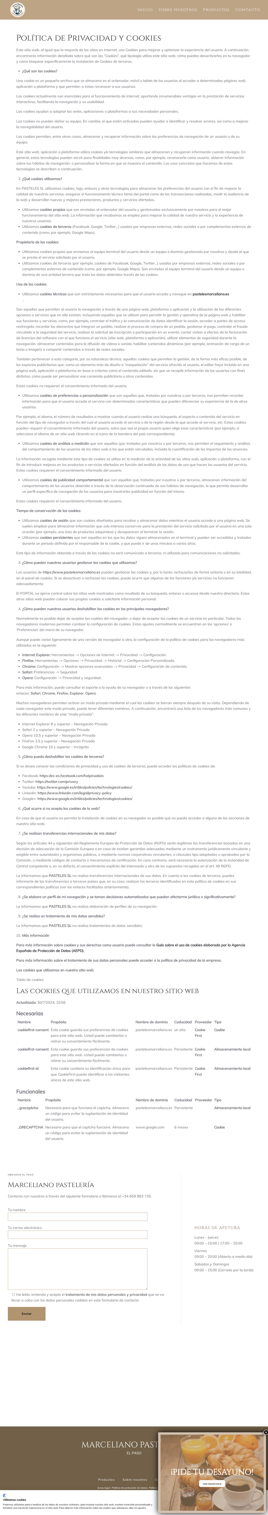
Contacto (247, 9)
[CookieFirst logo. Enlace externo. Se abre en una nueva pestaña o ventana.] (4, 1495)
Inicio (145, 9)
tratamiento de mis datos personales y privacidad (107, 1294)
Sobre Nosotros (178, 9)
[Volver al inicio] (17, 10)
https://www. (53, 572)
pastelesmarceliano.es (82, 572)
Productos (216, 9)
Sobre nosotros (135, 1479)
